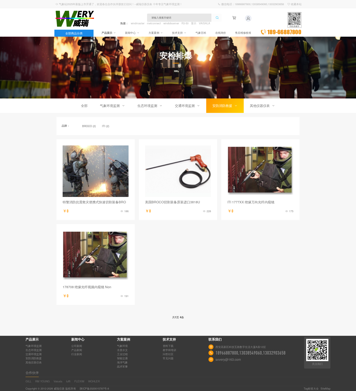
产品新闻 (76, 350)
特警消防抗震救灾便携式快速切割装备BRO (94, 202)
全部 (84, 105)
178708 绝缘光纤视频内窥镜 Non (87, 286)
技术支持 (177, 33)
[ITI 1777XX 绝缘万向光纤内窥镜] (260, 171)
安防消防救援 (222, 105)
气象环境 (122, 346)
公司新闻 (76, 346)
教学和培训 (169, 350)
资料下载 (168, 346)
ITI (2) (105, 126)
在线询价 (220, 33)
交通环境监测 (185, 105)
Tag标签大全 (311, 388)
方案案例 (154, 33)
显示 (193, 23)
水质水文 (122, 350)
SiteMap (325, 388)
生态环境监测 (147, 105)
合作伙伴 (32, 372)
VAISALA (204, 23)
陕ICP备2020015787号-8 (94, 388)
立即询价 (281, 23)
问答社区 (168, 354)
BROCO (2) (89, 126)
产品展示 (107, 33)
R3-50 (185, 23)
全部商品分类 (74, 33)
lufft (68, 381)
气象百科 (201, 33)
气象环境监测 (110, 105)
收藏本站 (296, 4)
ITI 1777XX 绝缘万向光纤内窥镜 (250, 202)
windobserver (171, 23)
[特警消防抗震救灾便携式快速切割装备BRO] (96, 171)
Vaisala (58, 381)
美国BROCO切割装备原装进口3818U (172, 202)
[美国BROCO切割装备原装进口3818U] (178, 171)
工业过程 (122, 354)
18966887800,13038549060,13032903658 (250, 353)
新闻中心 (130, 33)
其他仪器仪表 (260, 105)
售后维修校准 (243, 33)
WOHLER (94, 381)
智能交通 (122, 358)
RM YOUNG (42, 381)
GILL (28, 381)
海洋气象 (122, 362)
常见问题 (168, 358)
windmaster (137, 23)
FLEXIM (79, 381)
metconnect (154, 23)
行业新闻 (76, 354)
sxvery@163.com (228, 359)
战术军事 (122, 366)
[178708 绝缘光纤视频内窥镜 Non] (96, 256)
